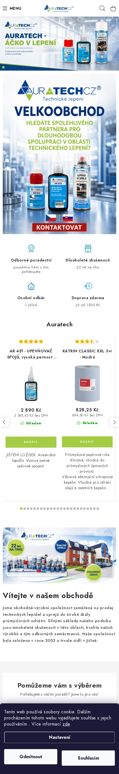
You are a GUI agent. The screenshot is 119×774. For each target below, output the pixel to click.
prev (4, 422)
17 (78, 509)
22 (94, 509)
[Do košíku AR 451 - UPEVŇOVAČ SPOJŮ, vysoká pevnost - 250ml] (31, 442)
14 (68, 509)
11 (58, 509)
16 (74, 509)
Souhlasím (88, 758)
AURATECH (3, 67)
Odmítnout (30, 757)
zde (66, 724)
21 (91, 509)
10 (54, 509)
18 (81, 509)
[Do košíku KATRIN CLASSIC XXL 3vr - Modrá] (87, 441)
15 (71, 509)
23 (98, 509)
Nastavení (59, 737)
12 (61, 509)
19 (84, 509)
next (114, 422)
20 (88, 509)
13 (64, 509)
